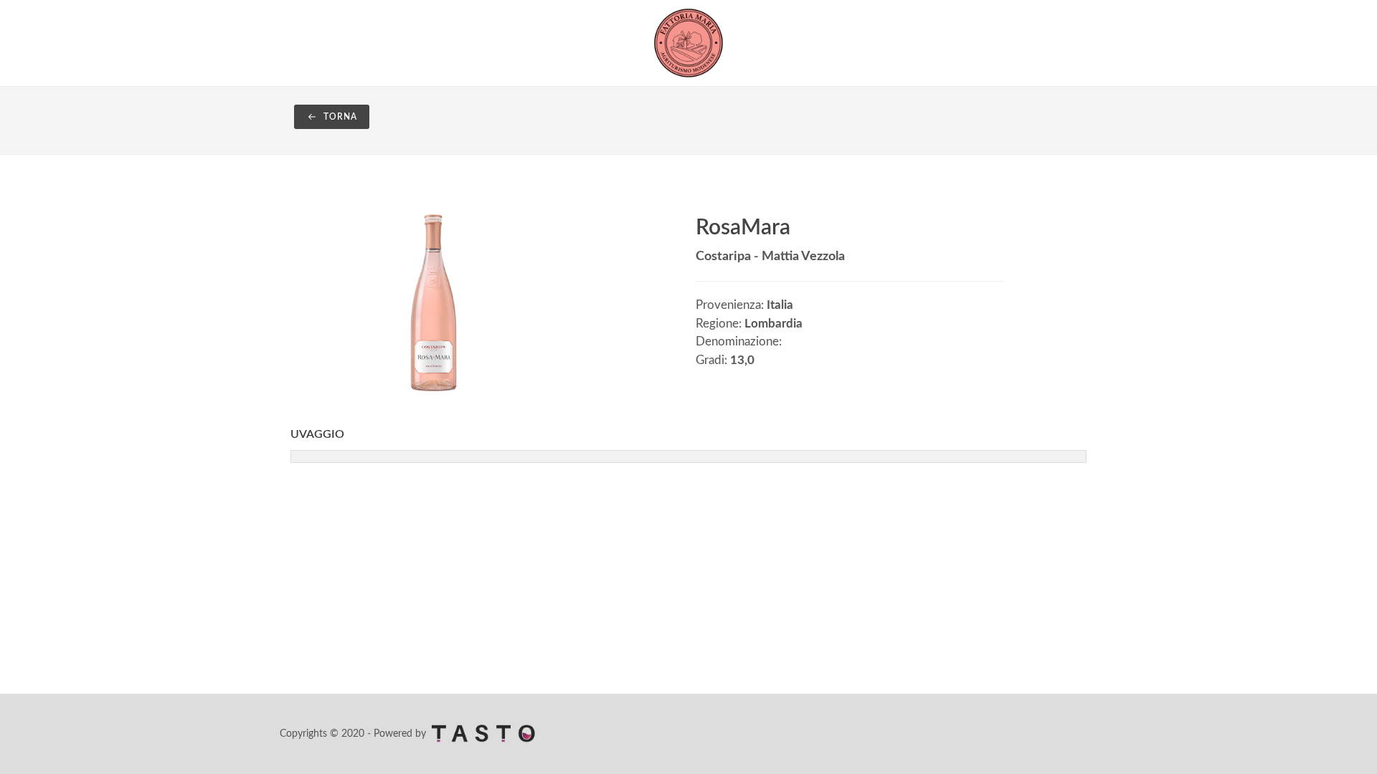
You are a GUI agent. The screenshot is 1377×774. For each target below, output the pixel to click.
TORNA (339, 117)
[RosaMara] (433, 301)
